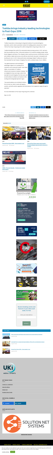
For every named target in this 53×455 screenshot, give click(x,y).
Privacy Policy (16, 444)
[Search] (49, 5)
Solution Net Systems (26, 434)
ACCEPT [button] (12, 451)
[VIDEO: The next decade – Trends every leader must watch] (14, 157)
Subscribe (47, 1)
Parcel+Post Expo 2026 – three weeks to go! (13, 143)
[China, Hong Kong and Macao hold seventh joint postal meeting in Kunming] (6, 336)
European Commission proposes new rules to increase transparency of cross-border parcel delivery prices (39, 116)
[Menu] (4, 5)
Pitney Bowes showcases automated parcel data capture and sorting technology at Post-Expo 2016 (14, 116)
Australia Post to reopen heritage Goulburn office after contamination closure (27, 341)
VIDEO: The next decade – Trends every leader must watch (13, 168)
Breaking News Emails (7, 392)
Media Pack (5, 389)
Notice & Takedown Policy (40, 444)
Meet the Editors (6, 387)
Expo (4, 24)
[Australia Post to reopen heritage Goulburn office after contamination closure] (6, 343)
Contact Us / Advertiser (7, 384)
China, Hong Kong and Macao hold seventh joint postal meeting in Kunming (26, 334)
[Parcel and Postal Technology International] (26, 5)
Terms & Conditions (27, 444)
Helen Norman (9, 34)
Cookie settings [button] (5, 452)
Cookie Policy (7, 444)
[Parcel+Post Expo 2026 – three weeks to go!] (14, 133)
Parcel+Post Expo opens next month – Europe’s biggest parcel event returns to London (37, 145)
